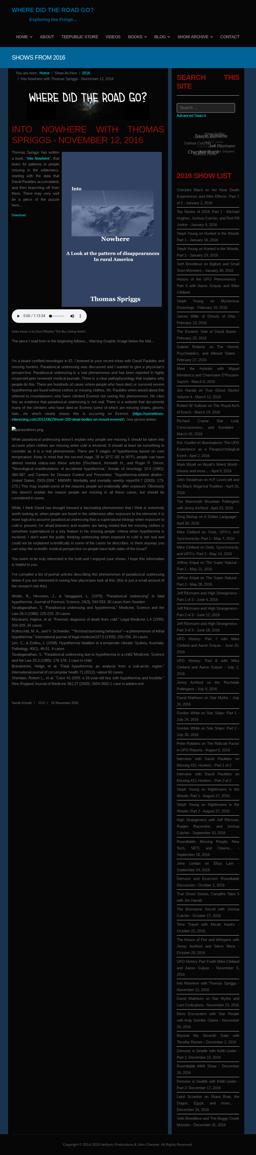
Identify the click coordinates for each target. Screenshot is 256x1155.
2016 (41, 703)
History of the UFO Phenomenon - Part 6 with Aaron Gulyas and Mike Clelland (208, 285)
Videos (113, 37)
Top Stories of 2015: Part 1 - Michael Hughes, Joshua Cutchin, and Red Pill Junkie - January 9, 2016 (208, 218)
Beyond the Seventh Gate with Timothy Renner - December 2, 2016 (208, 1038)
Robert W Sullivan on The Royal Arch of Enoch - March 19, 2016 (208, 408)
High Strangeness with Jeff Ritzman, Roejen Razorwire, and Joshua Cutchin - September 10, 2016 (208, 826)
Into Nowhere (38, 158)
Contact (229, 37)
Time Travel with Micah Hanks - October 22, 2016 (208, 927)
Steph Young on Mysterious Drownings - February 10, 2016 (208, 304)
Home (22, 37)
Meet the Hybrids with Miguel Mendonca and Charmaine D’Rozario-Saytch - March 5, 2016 (208, 375)
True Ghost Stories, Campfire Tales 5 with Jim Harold (208, 897)
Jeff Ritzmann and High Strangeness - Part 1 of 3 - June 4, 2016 (208, 596)
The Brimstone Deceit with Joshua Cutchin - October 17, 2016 (208, 912)
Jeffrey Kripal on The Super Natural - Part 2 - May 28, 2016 (208, 581)
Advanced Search (191, 115)
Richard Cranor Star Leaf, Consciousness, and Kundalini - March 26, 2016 (208, 427)
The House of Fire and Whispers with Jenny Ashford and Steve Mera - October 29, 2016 (208, 946)
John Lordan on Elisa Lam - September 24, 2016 (208, 866)
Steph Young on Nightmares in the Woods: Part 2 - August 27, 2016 (208, 807)
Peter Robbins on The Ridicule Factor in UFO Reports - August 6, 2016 (208, 746)
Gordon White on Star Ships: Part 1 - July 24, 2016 (208, 716)
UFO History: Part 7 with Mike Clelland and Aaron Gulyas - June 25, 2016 (208, 645)
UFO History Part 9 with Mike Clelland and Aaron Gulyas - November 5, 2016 (208, 968)
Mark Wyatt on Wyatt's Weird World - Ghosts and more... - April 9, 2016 (208, 467)
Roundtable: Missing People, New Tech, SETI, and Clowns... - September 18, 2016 (208, 848)
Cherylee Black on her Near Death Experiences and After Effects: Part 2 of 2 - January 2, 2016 (208, 196)
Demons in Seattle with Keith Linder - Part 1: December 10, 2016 (208, 1054)
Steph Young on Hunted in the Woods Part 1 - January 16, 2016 (208, 236)
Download (19, 215)
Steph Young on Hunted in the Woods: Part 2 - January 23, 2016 (208, 252)
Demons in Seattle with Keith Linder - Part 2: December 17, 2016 (208, 1084)
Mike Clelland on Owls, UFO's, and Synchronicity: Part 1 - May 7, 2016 (208, 535)
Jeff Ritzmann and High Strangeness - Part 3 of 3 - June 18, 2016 (208, 626)
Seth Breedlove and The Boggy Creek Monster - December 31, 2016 (208, 1121)
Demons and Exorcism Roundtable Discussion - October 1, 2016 (208, 881)
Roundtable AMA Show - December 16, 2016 (208, 1069)
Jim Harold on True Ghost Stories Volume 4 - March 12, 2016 (208, 393)
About (47, 37)
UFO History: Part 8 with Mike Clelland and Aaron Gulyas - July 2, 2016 (208, 667)
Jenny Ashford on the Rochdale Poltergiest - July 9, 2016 (208, 685)
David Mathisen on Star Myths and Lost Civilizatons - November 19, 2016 (208, 1001)
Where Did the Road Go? (53, 10)
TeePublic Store (79, 37)
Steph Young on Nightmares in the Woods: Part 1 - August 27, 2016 (208, 792)
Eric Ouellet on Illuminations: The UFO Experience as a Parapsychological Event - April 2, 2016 (208, 449)
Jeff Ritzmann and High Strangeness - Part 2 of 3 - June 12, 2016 (208, 611)
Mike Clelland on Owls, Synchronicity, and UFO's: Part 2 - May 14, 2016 (208, 550)
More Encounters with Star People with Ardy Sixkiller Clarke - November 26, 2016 (208, 1020)
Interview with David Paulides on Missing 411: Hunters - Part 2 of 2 (208, 777)
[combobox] (206, 108)
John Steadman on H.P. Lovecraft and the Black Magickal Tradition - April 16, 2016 (208, 486)
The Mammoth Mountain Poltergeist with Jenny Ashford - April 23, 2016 (208, 504)
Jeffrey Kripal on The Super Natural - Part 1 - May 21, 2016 (208, 565)
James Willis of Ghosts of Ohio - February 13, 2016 (208, 319)
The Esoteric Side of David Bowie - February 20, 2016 (208, 334)
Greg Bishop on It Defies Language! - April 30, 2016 (208, 520)
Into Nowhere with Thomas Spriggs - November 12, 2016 (208, 986)
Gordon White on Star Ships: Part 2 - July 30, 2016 (208, 731)
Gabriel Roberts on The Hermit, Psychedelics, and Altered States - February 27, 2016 (208, 353)
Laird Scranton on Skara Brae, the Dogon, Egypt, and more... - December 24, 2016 (208, 1103)
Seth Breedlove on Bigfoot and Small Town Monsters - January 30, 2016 (208, 267)
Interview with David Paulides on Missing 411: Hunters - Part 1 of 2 (208, 762)
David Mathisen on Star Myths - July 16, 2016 (208, 701)
